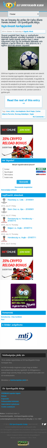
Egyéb (26, 31)
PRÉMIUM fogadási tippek (10, 393)
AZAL (13, 111)
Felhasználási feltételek (10, 401)
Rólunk (4, 396)
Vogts (32, 114)
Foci (2, 319)
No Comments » (39, 116)
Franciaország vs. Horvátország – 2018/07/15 (20, 219)
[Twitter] (45, 424)
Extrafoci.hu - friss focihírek (11, 317)
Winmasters (9, 174)
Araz (8, 111)
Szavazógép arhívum (9, 190)
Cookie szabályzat (8, 407)
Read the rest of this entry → (23, 101)
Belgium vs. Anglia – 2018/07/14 (20, 227)
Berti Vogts (31, 111)
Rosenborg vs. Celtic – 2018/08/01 (21, 199)
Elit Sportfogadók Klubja (23, 4)
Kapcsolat (5, 398)
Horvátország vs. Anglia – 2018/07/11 (22, 237)
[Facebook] (42, 424)
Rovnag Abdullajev (22, 114)
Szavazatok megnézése (23, 187)
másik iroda (9, 177)
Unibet (7, 169)
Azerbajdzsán (21, 111)
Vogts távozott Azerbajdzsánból (16, 26)
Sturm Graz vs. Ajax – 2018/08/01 (21, 209)
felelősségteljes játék (18, 380)
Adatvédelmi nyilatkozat (10, 404)
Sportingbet (9, 172)
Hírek (31, 31)
